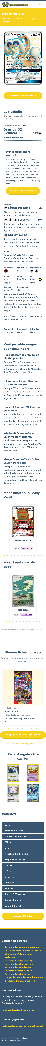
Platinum (9, 883)
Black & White (12, 831)
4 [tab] (14, 555)
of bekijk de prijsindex (23, 744)
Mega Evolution (13, 860)
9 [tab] (31, 555)
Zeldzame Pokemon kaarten (20, 981)
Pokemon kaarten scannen (19, 964)
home (4, 19)
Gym (7, 848)
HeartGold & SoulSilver (17, 854)
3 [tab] (11, 555)
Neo (7, 865)
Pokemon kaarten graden (18, 971)
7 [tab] (24, 555)
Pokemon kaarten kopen (23, 96)
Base (7, 825)
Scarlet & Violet (13, 894)
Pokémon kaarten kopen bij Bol (18, 1010)
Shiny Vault (34, 19)
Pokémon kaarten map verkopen (22, 947)
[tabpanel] (23, 528)
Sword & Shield (13, 906)
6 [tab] (21, 555)
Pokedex (11, 19)
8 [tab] (28, 555)
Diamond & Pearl (14, 837)
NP (6, 871)
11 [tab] (38, 555)
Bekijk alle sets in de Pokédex (22, 735)
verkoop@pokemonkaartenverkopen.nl (22, 1026)
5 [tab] (18, 555)
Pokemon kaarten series (17, 974)
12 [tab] (41, 555)
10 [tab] (34, 555)
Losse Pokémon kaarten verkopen (23, 951)
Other (8, 877)
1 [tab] (4, 555)
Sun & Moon (22, 19)
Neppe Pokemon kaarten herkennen (24, 977)
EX (6, 842)
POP (7, 889)
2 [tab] (7, 555)
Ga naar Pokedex (23, 916)
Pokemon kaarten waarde (18, 961)
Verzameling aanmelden (23, 191)
